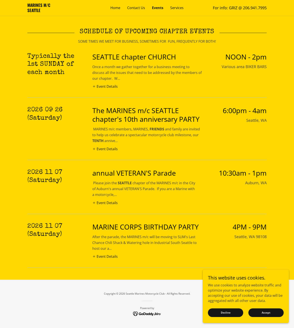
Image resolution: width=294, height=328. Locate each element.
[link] (57, 10)
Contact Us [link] (136, 7)
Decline (226, 312)
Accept (266, 312)
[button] (105, 86)
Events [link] (157, 7)
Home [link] (115, 7)
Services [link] (177, 7)
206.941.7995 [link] (255, 7)
